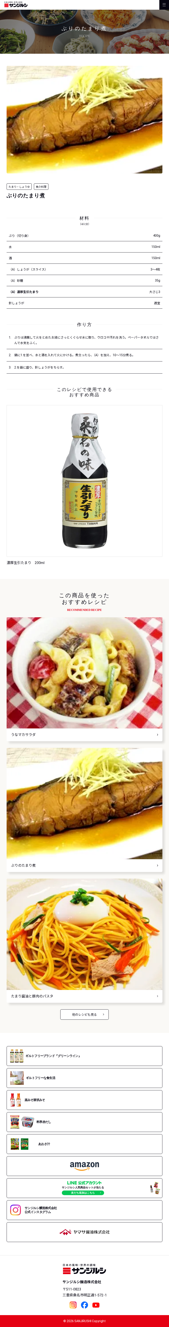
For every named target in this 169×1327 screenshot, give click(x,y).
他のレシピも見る (84, 1014)
